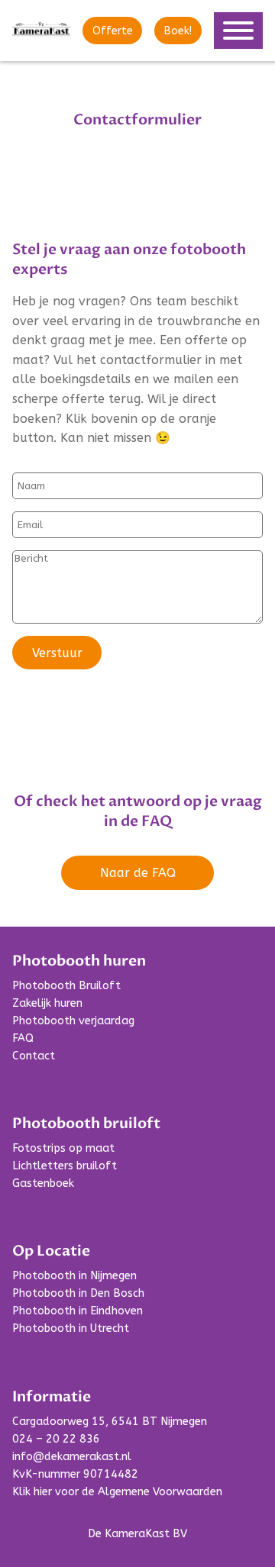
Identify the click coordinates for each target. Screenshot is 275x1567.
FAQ (23, 1038)
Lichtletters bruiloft (64, 1165)
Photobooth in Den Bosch (78, 1293)
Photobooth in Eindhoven (77, 1310)
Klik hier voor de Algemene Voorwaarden (117, 1491)
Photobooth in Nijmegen (74, 1275)
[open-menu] (238, 30)
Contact (33, 1056)
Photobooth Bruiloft (66, 985)
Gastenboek (43, 1183)
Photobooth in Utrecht (70, 1328)
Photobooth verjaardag (73, 1020)
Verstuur (57, 653)
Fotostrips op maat (63, 1148)
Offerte (112, 30)
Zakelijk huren (47, 1003)
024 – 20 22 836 (56, 1439)
